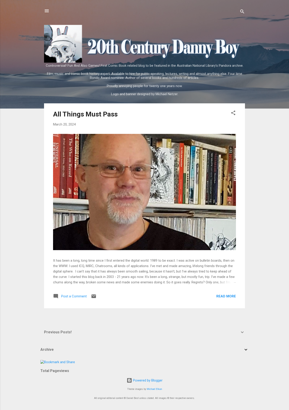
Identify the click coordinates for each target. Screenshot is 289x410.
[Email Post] (93, 298)
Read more (226, 296)
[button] (233, 113)
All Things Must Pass (85, 114)
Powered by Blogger (147, 380)
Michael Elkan (154, 389)
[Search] (242, 12)
